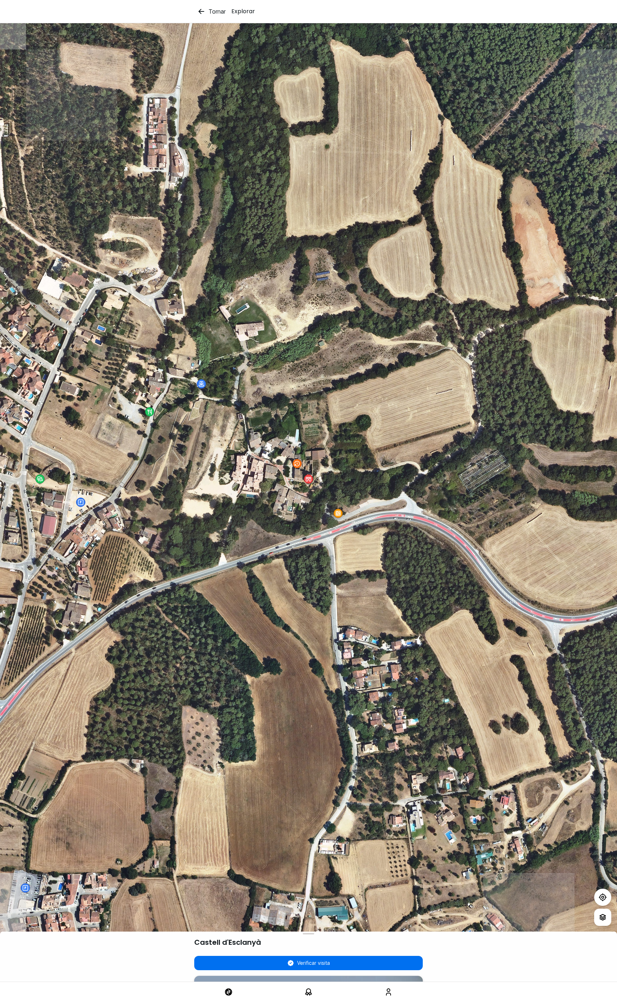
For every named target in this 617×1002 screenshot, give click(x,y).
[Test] (602, 897)
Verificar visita (313, 963)
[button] (40, 479)
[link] (229, 992)
